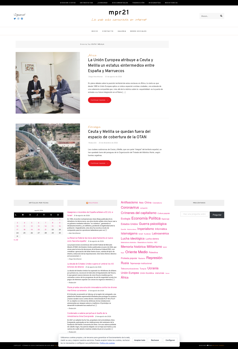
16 (60, 226)
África (92, 55)
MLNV (165, 247)
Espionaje (165, 219)
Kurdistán (147, 234)
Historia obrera (131, 229)
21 (45, 230)
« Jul (16, 240)
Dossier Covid (68, 2)
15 (52, 226)
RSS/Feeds (93, 203)
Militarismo (154, 246)
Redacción (93, 143)
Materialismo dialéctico (128, 242)
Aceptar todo (139, 340)
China (148, 202)
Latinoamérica (160, 233)
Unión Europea (130, 273)
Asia (141, 202)
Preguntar (217, 214)
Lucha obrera (152, 238)
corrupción (144, 208)
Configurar (170, 340)
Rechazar (155, 340)
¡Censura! (102, 2)
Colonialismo (157, 203)
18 (24, 230)
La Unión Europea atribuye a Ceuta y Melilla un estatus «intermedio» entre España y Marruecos (121, 66)
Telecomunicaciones (130, 268)
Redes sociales (138, 31)
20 (39, 230)
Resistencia (171, 2)
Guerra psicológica (153, 223)
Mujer (122, 253)
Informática (161, 229)
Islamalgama (129, 233)
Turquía (143, 268)
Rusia (125, 263)
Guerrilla (123, 229)
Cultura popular (164, 213)
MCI (155, 242)
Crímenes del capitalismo (138, 212)
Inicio (94, 31)
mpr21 (119, 12)
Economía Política (146, 218)
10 (17, 226)
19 (32, 230)
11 (24, 226)
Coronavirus (130, 207)
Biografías (155, 2)
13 (38, 226)
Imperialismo (145, 228)
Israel (141, 233)
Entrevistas (86, 2)
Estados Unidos (129, 224)
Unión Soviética (147, 273)
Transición (138, 2)
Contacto (108, 31)
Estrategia (94, 127)
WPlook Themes (218, 345)
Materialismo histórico (145, 242)
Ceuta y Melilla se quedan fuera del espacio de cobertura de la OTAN (119, 134)
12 (32, 226)
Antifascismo (129, 202)
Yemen (167, 273)
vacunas (159, 272)
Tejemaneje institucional (141, 263)
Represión (154, 257)
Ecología (125, 218)
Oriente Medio (136, 251)
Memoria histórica (133, 246)
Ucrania (152, 268)
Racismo (141, 258)
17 (17, 230)
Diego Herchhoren (96, 76)
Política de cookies (107, 343)
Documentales (120, 2)
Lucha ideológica (133, 238)
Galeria (122, 31)
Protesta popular (129, 258)
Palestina (153, 252)
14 (45, 226)
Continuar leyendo (99, 100)
